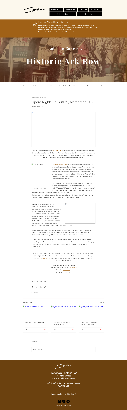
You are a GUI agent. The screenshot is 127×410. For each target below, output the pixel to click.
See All (102, 302)
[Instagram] (59, 401)
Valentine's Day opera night (34, 322)
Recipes (81, 85)
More (88, 85)
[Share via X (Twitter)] (36, 287)
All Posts (25, 85)
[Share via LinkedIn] (41, 287)
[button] (102, 85)
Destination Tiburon (36, 85)
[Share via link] (45, 287)
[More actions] (94, 97)
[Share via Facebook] (32, 287)
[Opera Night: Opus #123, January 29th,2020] (91, 312)
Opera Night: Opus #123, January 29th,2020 (89, 323)
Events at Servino (50, 85)
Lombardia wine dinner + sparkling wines (61, 323)
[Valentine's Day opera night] (35, 312)
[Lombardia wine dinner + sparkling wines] (63, 312)
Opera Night (62, 85)
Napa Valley (72, 85)
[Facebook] (63, 401)
